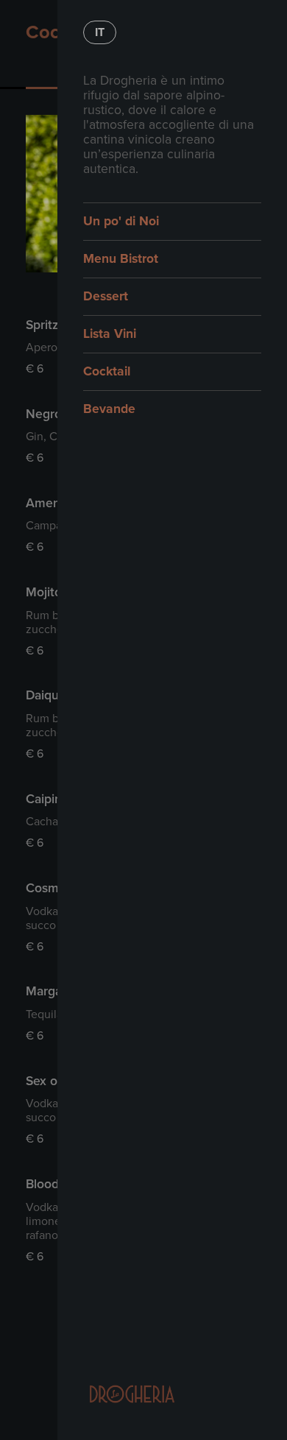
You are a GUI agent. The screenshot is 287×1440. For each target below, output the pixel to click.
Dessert (105, 296)
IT (99, 32)
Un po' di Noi (121, 221)
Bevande (109, 409)
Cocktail (106, 371)
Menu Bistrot (120, 259)
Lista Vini (109, 334)
